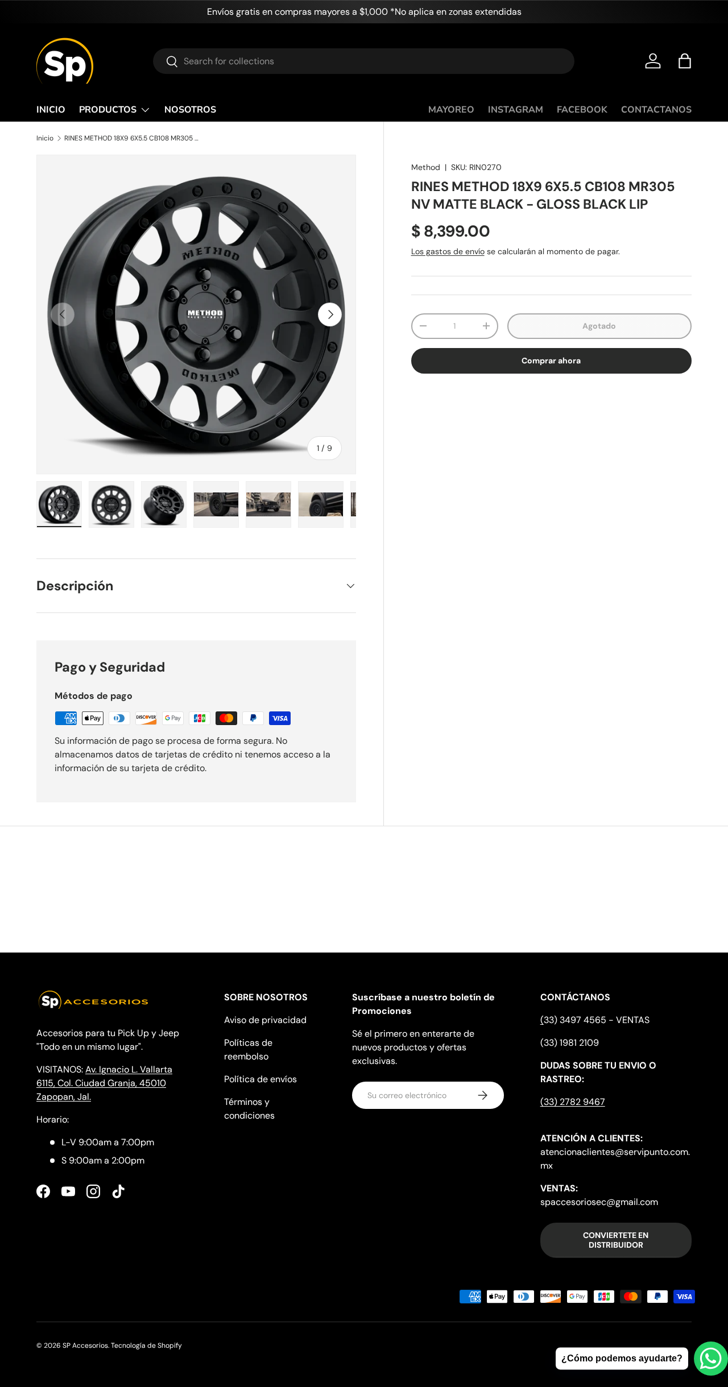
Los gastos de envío (448, 251)
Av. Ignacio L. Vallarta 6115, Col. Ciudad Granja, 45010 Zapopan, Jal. (104, 1083)
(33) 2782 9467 (572, 1102)
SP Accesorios (85, 1345)
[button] (684, 60)
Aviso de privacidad (265, 1020)
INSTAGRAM (515, 109)
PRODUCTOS (107, 109)
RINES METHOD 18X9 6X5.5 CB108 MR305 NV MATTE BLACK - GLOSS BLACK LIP (132, 138)
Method (425, 167)
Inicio (44, 138)
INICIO (50, 109)
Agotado (599, 326)
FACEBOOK (582, 109)
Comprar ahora (551, 360)
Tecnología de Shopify (146, 1345)
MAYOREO (451, 109)
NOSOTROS (190, 109)
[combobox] (363, 61)
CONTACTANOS (656, 109)
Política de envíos (260, 1079)
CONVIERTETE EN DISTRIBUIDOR (615, 1240)
